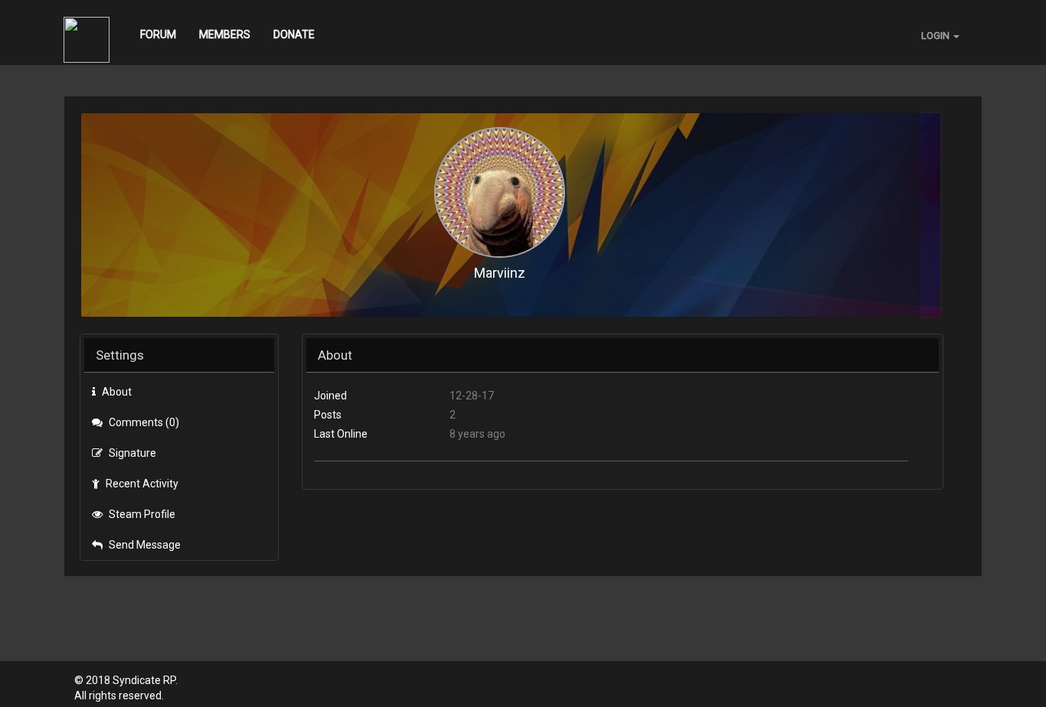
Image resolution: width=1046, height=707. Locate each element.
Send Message (143, 545)
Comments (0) (142, 422)
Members (224, 34)
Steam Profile (140, 514)
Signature (131, 453)
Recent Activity (140, 483)
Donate (294, 34)
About (116, 392)
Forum (158, 34)
